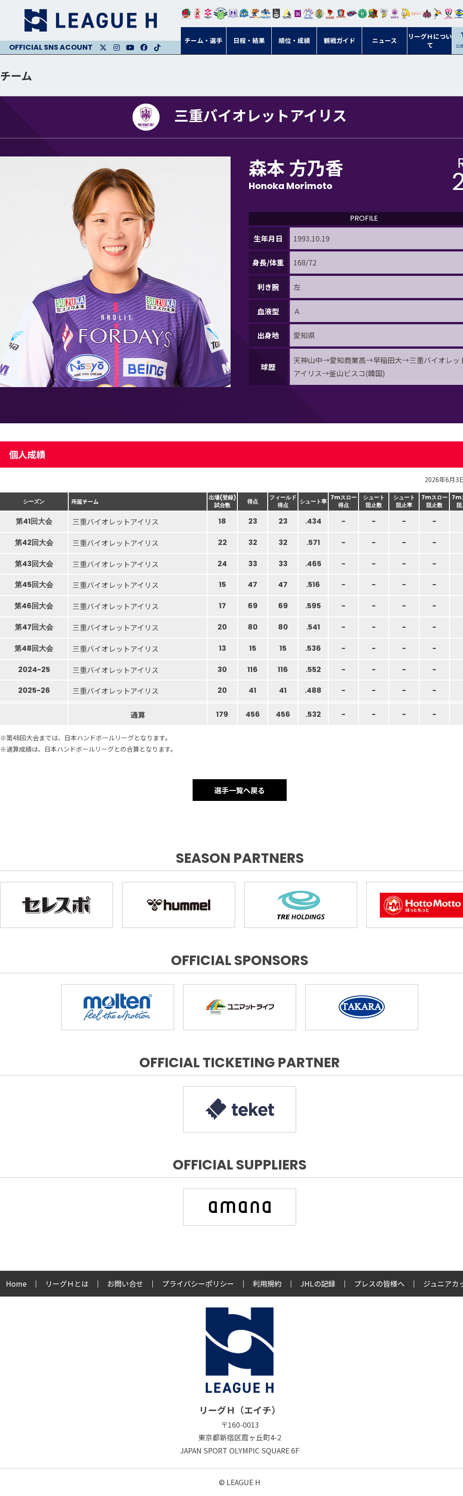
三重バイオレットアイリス (394, 14)
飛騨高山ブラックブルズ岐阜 (373, 14)
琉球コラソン (340, 14)
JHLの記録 (317, 1283)
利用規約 (267, 1283)
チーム (16, 75)
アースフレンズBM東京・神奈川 (220, 14)
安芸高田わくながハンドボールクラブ (308, 14)
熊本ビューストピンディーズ (448, 14)
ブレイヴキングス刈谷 (276, 14)
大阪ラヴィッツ (405, 14)
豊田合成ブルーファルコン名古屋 (254, 14)
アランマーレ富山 (351, 14)
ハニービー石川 (362, 14)
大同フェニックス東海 (265, 14)
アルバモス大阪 (287, 14)
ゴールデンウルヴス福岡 (319, 14)
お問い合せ (125, 1283)
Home (16, 1283)
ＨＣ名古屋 (383, 14)
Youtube (130, 47)
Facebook (144, 47)
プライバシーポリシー (198, 1283)
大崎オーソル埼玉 (197, 14)
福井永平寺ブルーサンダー (243, 14)
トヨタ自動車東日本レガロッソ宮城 (186, 14)
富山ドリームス (233, 14)
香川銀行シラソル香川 (437, 14)
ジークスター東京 (208, 14)
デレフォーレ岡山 (416, 14)
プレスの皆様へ (379, 1283)
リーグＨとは (67, 1283)
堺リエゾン (298, 14)
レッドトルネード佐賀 (330, 14)
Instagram (116, 47)
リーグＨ (90, 20)
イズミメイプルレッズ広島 (427, 14)
